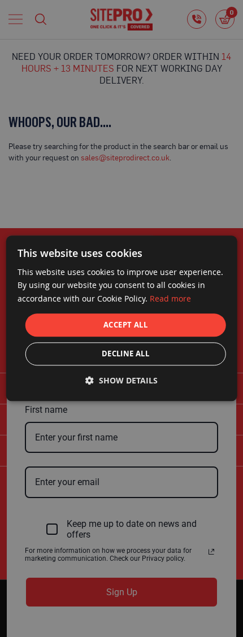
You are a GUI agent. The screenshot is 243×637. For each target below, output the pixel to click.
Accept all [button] (125, 325)
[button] (121, 380)
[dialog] (121, 318)
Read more (170, 298)
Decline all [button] (125, 354)
